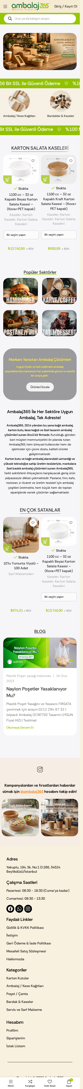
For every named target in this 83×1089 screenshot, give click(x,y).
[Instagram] (28, 910)
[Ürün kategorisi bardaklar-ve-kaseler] (61, 105)
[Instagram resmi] (20, 819)
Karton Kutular (17, 979)
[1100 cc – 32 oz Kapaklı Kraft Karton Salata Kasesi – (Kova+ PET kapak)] (59, 169)
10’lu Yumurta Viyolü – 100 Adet (21, 565)
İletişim (12, 937)
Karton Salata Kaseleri (26, 221)
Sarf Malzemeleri (21, 574)
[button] (7, 548)
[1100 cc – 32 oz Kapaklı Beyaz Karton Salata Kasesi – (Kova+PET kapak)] (21, 169)
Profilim (12, 1031)
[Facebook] (10, 910)
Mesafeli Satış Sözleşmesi (26, 952)
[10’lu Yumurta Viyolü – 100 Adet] (21, 535)
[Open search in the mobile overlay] (40, 18)
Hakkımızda (15, 960)
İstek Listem (15, 1047)
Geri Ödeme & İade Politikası (28, 945)
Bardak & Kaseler (19, 1003)
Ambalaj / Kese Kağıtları (25, 987)
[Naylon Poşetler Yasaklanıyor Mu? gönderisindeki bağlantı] (40, 653)
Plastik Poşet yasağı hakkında (28, 676)
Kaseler (15, 215)
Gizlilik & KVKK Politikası (25, 929)
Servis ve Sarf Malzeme (24, 1011)
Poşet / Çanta (17, 995)
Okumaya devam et (20, 727)
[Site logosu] (31, 6)
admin (18, 662)
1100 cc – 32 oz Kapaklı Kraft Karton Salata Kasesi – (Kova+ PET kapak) (59, 201)
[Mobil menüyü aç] (5, 6)
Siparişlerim (15, 1039)
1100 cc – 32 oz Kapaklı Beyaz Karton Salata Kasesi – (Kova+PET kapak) (21, 201)
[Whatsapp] (19, 910)
